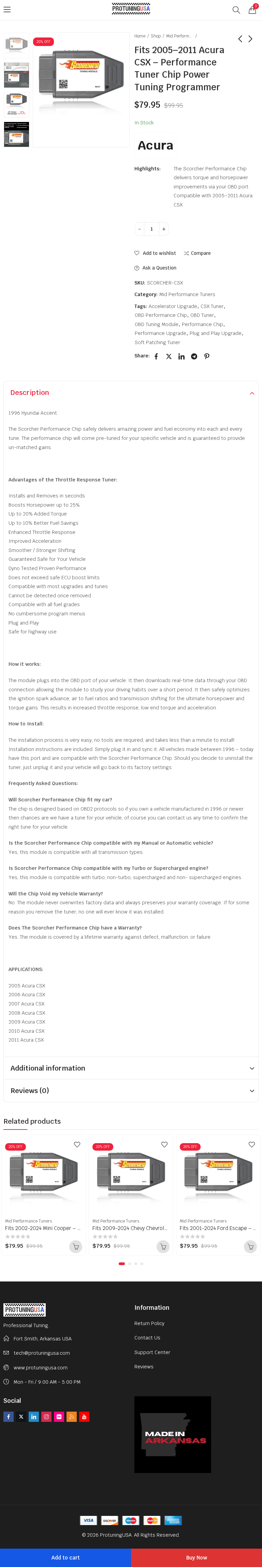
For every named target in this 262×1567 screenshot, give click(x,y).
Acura (155, 145)
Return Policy (149, 1323)
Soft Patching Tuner (157, 342)
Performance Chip (202, 324)
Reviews (144, 1367)
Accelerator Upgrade (173, 306)
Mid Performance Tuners (179, 36)
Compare (201, 253)
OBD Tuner (202, 315)
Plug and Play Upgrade (216, 333)
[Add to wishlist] (77, 1144)
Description (30, 392)
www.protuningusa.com (41, 1368)
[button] (122, 1264)
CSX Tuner (212, 306)
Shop (156, 36)
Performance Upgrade (160, 333)
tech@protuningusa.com (42, 1353)
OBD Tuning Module (156, 324)
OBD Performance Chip (161, 315)
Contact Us (147, 1338)
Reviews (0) (30, 1090)
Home (139, 36)
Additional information (48, 1068)
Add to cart (66, 1557)
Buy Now (196, 1557)
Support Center (152, 1352)
